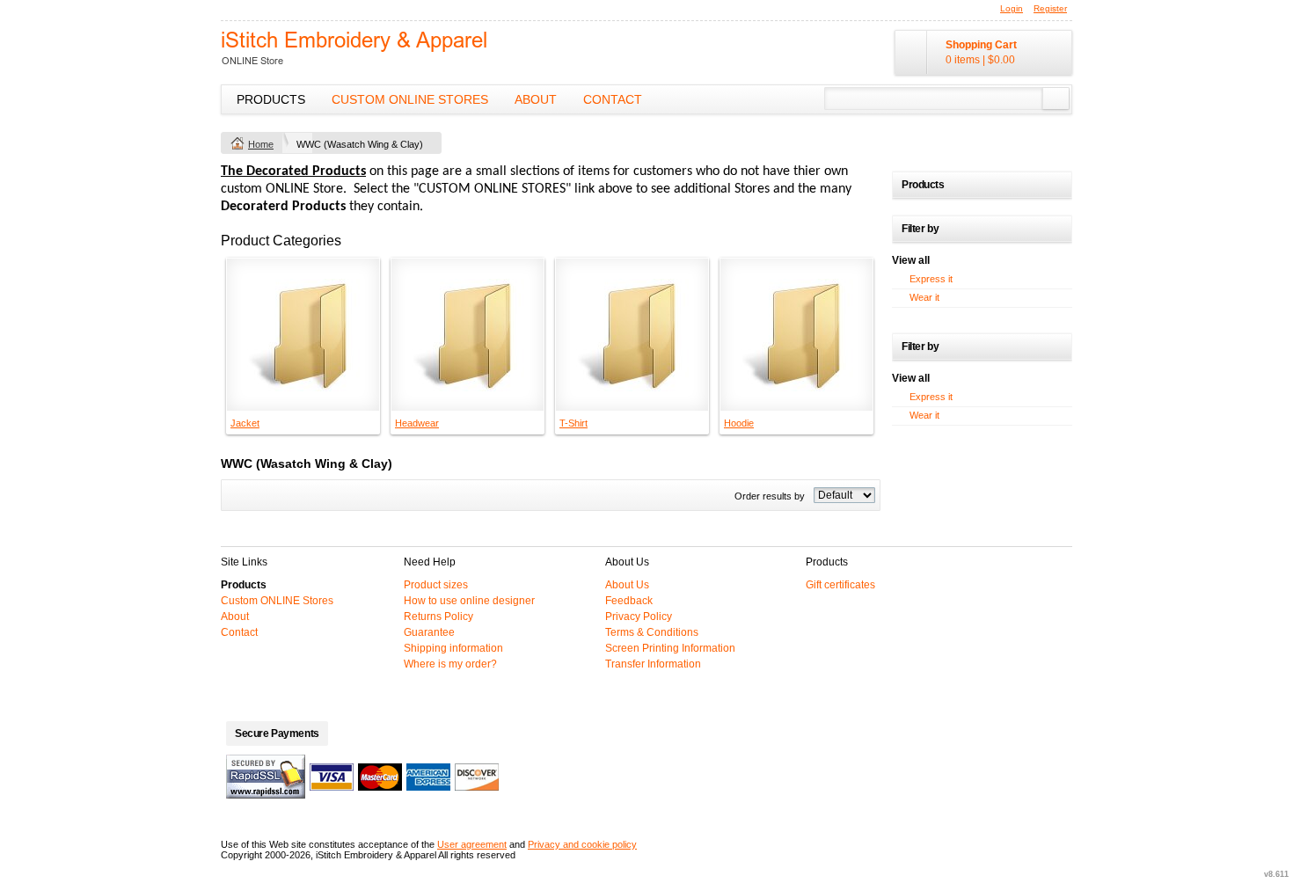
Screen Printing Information (670, 648)
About (536, 99)
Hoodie (739, 423)
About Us (627, 585)
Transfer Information (653, 664)
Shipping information (453, 648)
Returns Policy (438, 616)
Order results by (769, 496)
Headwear (417, 423)
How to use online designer (469, 601)
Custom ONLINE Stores (410, 99)
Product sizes (436, 585)
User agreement (472, 844)
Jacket (244, 423)
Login (1011, 8)
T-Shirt (573, 423)
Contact (612, 99)
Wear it (924, 297)
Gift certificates (840, 585)
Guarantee (429, 632)
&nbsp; (303, 335)
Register (1050, 8)
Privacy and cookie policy (582, 844)
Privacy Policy (638, 616)
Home (261, 144)
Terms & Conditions (651, 632)
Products (271, 99)
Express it (931, 279)
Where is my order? (450, 664)
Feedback (629, 601)
